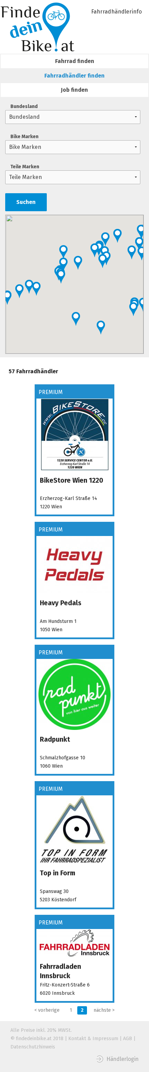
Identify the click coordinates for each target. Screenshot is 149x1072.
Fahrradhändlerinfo (116, 11)
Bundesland (24, 106)
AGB (127, 1039)
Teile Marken (24, 167)
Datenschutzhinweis (32, 1047)
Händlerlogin (122, 1059)
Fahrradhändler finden (74, 75)
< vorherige (47, 1010)
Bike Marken (24, 137)
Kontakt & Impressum (93, 1039)
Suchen (26, 202)
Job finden (74, 90)
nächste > (104, 1010)
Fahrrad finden (74, 61)
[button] (142, 253)
